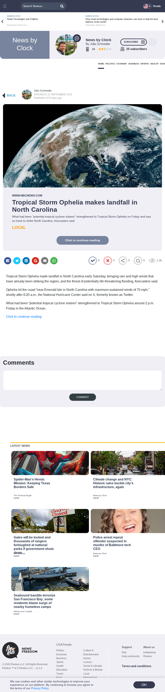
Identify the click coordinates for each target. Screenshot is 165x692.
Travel (59, 673)
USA (64, 644)
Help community (130, 656)
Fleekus (147, 656)
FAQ (124, 652)
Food (59, 677)
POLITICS (110, 64)
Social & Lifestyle (92, 666)
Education (61, 669)
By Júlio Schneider (98, 44)
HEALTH (154, 64)
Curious (87, 662)
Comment (82, 397)
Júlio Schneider (43, 90)
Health (60, 666)
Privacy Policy (40, 688)
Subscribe (131, 42)
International (90, 677)
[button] (5, 6)
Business (61, 658)
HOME (101, 64)
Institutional (149, 652)
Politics (60, 650)
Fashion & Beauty (93, 669)
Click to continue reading (82, 240)
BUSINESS (134, 64)
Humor (87, 658)
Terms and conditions (136, 666)
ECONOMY (122, 64)
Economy (61, 654)
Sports (59, 662)
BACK (11, 95)
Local (86, 673)
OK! (144, 685)
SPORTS (144, 64)
